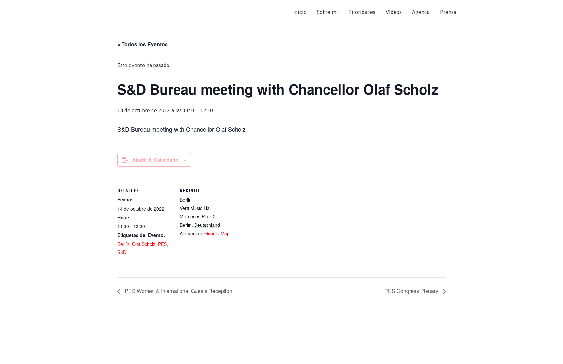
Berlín (123, 244)
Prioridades (361, 12)
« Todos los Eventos (142, 44)
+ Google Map (215, 233)
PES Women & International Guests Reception (177, 291)
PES (162, 244)
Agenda (421, 12)
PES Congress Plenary (412, 291)
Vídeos (394, 12)
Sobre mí (327, 12)
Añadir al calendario (155, 159)
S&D (121, 252)
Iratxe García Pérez (124, 12)
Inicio (300, 12)
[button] (469, 12)
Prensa (448, 12)
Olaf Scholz (143, 244)
